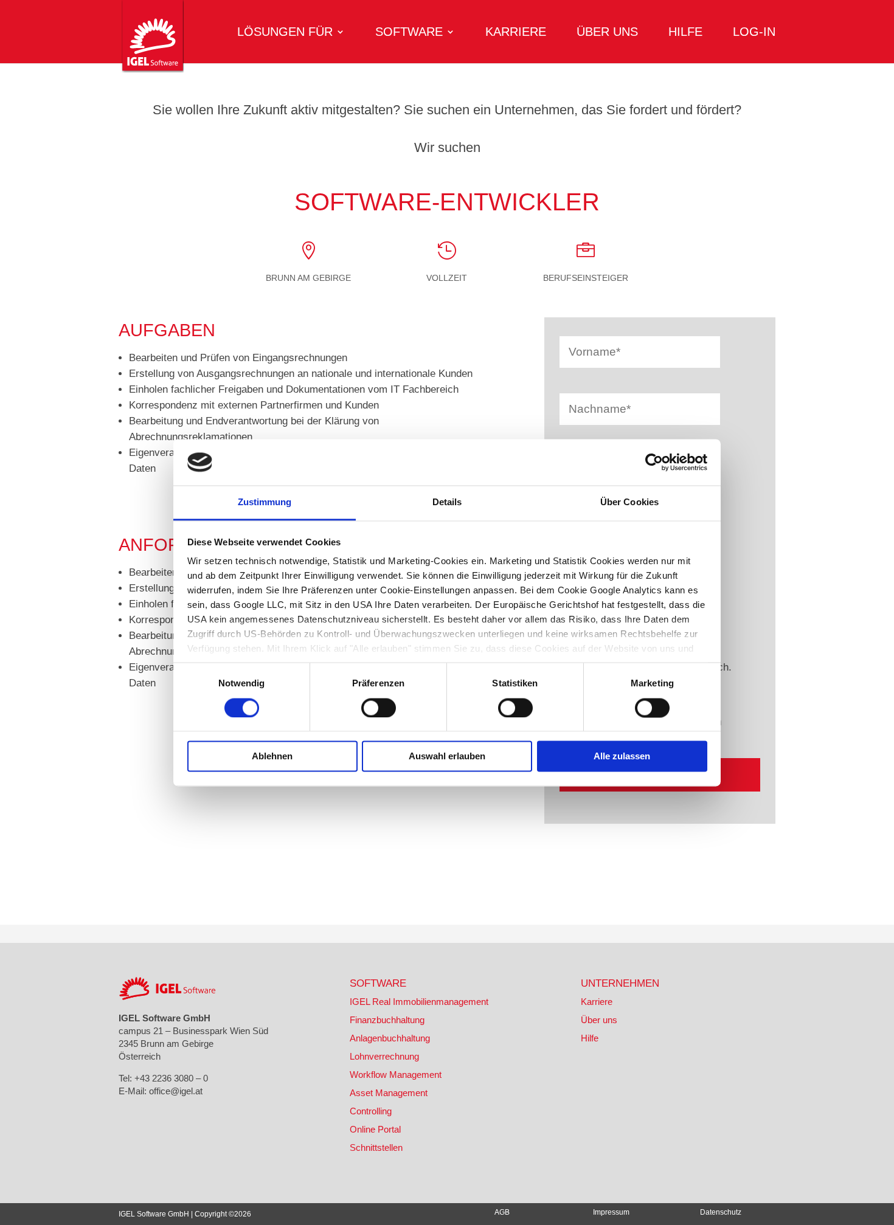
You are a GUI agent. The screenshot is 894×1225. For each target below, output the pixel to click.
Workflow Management (396, 1074)
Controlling (371, 1111)
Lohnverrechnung (384, 1056)
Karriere (515, 32)
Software (409, 32)
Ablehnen (272, 756)
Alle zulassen (622, 756)
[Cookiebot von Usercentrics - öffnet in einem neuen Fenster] (654, 462)
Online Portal (375, 1129)
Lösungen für (285, 32)
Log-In (754, 32)
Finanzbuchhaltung (387, 1020)
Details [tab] (447, 502)
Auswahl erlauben (447, 756)
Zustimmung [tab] (265, 502)
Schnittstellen (376, 1147)
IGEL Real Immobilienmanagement (419, 1001)
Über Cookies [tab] (629, 502)
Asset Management (389, 1093)
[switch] (378, 707)
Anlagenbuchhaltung (390, 1038)
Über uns (607, 32)
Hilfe (685, 32)
